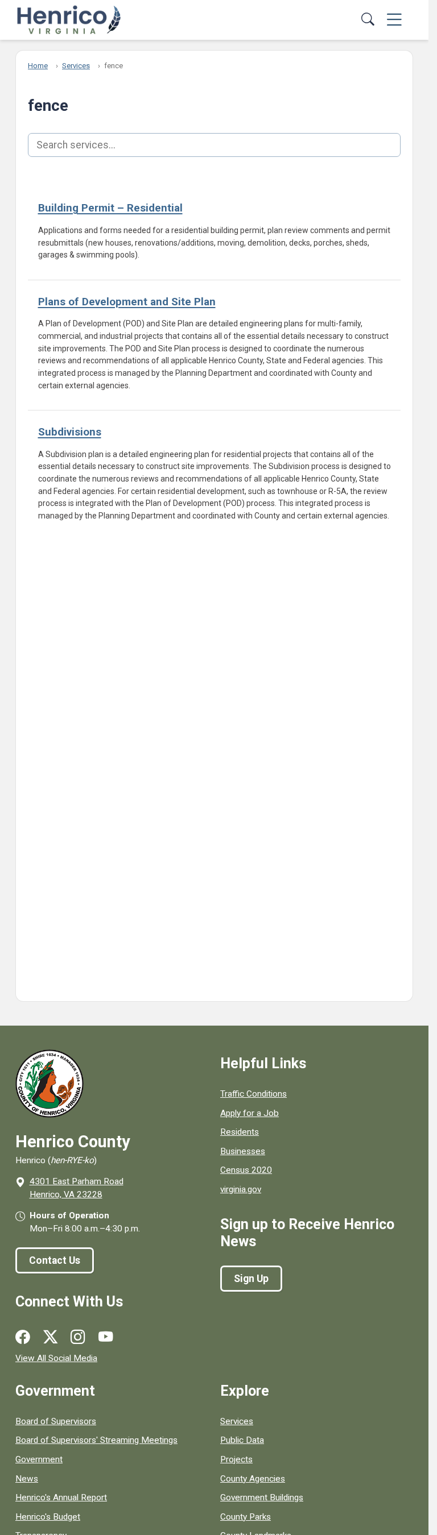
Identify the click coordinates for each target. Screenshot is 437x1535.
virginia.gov (240, 1189)
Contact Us (54, 1260)
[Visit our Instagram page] (78, 1337)
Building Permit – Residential (110, 207)
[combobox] (214, 145)
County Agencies (252, 1479)
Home (38, 65)
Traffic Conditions (253, 1094)
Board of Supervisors (55, 1421)
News (26, 1479)
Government (39, 1459)
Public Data (242, 1440)
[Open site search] (368, 20)
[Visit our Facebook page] (22, 1337)
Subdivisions (69, 431)
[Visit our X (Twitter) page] (50, 1337)
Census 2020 (246, 1170)
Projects (236, 1459)
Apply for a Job (249, 1113)
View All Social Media (56, 1358)
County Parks (245, 1517)
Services (76, 65)
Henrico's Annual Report (61, 1497)
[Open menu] (394, 20)
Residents (239, 1132)
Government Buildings (261, 1497)
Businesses (242, 1151)
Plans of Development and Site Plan (127, 301)
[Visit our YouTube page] (105, 1337)
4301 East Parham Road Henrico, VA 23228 (76, 1188)
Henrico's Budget (47, 1517)
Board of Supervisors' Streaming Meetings (96, 1440)
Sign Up (251, 1278)
